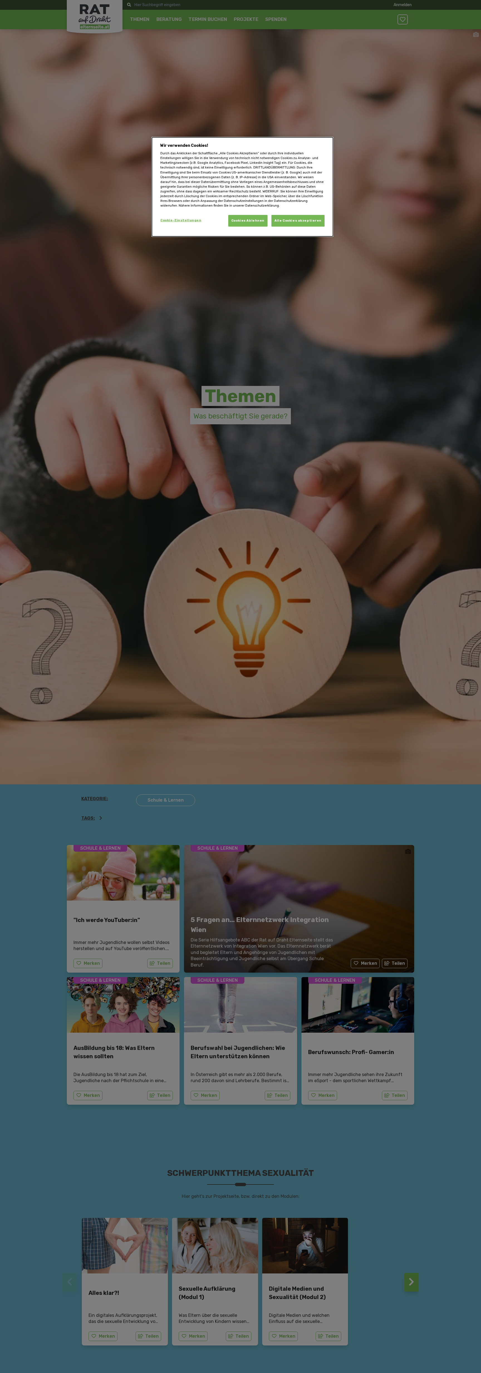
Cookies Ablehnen (247, 220)
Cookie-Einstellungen (180, 220)
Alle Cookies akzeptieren (298, 220)
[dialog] (242, 186)
